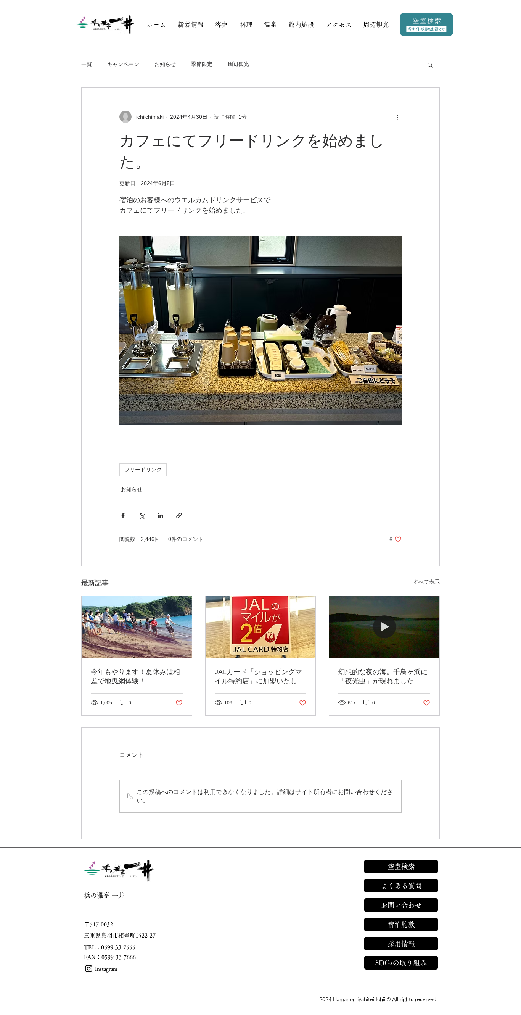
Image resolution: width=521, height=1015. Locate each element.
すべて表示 (426, 582)
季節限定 (201, 64)
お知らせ (165, 64)
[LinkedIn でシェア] (160, 515)
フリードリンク (143, 469)
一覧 (86, 64)
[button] (430, 64)
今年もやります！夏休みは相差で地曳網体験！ (135, 676)
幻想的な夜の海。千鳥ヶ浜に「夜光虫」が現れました (383, 676)
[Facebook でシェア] (123, 515)
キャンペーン (123, 64)
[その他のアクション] (397, 116)
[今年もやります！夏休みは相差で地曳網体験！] (137, 627)
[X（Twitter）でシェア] (141, 515)
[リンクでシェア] (179, 515)
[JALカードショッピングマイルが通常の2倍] (261, 627)
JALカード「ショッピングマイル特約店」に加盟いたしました (259, 677)
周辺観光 (238, 64)
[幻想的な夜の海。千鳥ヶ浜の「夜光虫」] (384, 627)
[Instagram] (88, 968)
